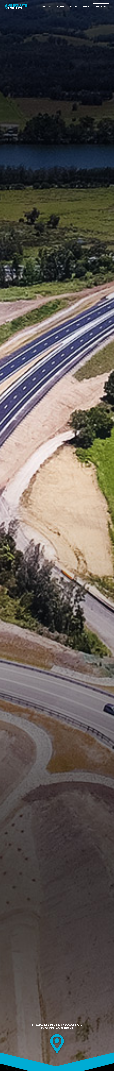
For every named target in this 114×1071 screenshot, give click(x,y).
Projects (60, 7)
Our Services (46, 7)
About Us (73, 7)
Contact (85, 7)
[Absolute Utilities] (16, 6)
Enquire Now (101, 7)
